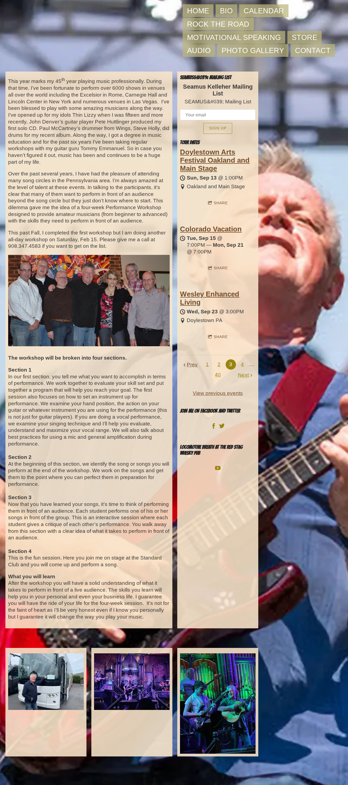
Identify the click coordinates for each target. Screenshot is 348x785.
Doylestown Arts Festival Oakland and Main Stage (215, 160)
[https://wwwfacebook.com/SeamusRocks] (213, 427)
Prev (192, 364)
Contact (313, 50)
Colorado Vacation (211, 229)
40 (218, 375)
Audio (199, 50)
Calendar (264, 11)
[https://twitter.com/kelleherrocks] (222, 427)
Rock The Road (218, 24)
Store (304, 37)
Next (243, 375)
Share (221, 203)
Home (198, 11)
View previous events (218, 393)
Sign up (217, 128)
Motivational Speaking (234, 37)
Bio (226, 11)
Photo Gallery (253, 50)
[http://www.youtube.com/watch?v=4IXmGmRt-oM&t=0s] (217, 469)
